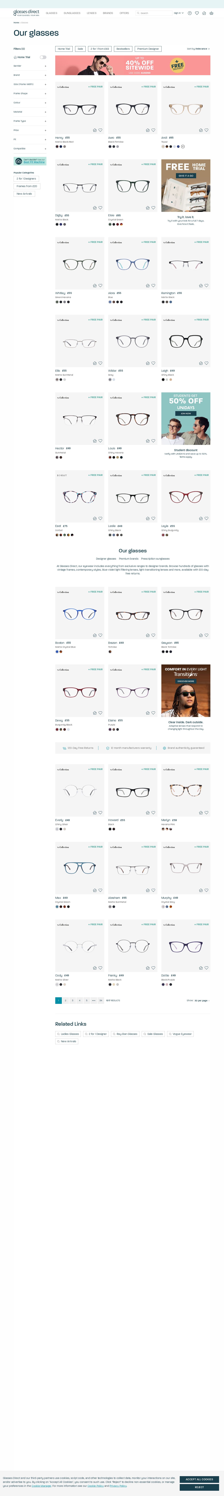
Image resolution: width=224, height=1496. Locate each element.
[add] (183, 147)
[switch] (43, 57)
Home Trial (64, 48)
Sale (80, 48)
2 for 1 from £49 (100, 48)
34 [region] (101, 1000)
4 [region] (79, 1000)
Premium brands (128, 558)
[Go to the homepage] (26, 13)
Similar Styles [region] (79, 125)
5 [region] (86, 1000)
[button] (30, 66)
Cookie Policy (96, 1485)
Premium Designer (148, 48)
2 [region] (65, 1000)
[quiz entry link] (30, 164)
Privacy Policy (118, 1485)
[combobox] (154, 13)
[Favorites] (197, 13)
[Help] (189, 13)
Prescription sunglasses (155, 558)
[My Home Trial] (204, 13)
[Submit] (138, 13)
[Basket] (211, 13)
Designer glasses (106, 558)
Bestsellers (123, 48)
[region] (179, 13)
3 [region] (72, 1000)
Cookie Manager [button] (41, 1485)
